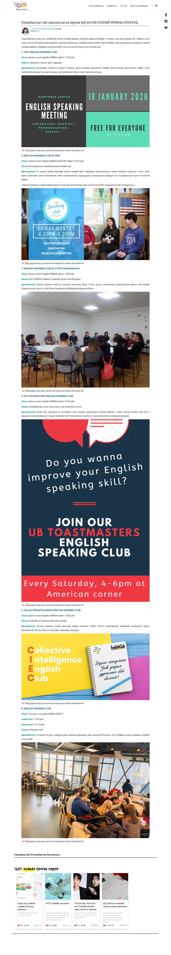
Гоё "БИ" (123, 6)
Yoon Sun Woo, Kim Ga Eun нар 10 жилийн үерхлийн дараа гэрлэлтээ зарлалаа (85, 906)
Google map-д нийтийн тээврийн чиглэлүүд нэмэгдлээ (26, 906)
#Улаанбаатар (38, 854)
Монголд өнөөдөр (139, 6)
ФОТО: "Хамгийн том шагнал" (57, 903)
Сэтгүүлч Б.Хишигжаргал (42, 29)
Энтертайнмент (96, 6)
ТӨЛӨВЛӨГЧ (112, 6)
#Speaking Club (22, 854)
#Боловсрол (53, 854)
